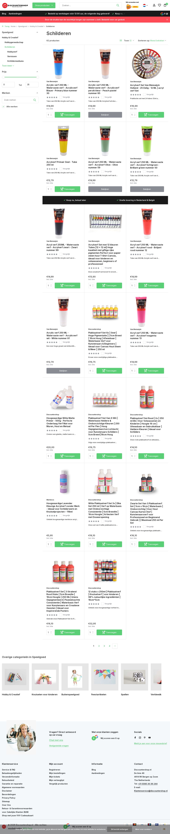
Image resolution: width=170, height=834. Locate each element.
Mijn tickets (54, 777)
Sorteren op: (144, 40)
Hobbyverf (12, 52)
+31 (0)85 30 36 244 (148, 784)
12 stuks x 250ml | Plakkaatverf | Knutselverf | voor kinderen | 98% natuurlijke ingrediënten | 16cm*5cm (104, 595)
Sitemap (6, 801)
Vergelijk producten (58, 784)
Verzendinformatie (11, 777)
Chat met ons (56, 740)
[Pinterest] (145, 737)
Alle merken (12, 106)
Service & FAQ (8, 770)
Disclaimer (7, 791)
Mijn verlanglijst (56, 780)
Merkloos (50, 500)
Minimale (8, 84)
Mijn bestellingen (57, 773)
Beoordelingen (9, 794)
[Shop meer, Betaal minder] (15, 5)
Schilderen (10, 47)
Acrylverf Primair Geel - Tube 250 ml (61, 163)
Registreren (54, 770)
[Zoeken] (118, 5)
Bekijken (105, 115)
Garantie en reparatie (12, 784)
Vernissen (12, 56)
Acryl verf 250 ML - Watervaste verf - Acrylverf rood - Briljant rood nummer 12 (146, 247)
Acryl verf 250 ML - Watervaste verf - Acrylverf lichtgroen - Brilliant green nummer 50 (146, 165)
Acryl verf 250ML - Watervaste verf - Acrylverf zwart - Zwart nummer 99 (62, 247)
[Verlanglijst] (159, 5)
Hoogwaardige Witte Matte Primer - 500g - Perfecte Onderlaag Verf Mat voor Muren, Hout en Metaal (60, 422)
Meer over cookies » (143, 829)
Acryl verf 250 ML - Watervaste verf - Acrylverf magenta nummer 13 (146, 336)
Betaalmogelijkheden (12, 773)
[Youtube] (149, 737)
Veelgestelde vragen (59, 746)
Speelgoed (22, 26)
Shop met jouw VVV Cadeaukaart (17, 815)
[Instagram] (140, 737)
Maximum (32, 84)
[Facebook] (135, 737)
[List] (121, 40)
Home (13, 26)
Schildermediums (15, 61)
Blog (4, 13)
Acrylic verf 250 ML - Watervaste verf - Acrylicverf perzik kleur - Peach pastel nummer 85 (103, 89)
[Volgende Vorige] (115, 646)
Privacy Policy (8, 798)
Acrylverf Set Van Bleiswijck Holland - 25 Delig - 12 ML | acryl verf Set (147, 88)
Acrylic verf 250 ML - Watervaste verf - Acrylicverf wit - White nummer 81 (61, 335)
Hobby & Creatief (36, 26)
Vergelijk (66, 97)
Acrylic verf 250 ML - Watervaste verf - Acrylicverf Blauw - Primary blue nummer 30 (61, 89)
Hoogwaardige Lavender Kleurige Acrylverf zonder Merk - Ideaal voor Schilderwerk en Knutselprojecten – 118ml (63, 507)
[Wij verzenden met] (132, 5)
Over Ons (6, 805)
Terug (6, 26)
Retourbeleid (8, 780)
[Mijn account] (154, 5)
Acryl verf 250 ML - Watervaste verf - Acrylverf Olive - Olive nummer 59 (104, 165)
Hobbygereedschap (14, 42)
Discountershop (94, 329)
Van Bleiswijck (52, 81)
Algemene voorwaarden (13, 787)
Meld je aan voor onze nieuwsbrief (150, 743)
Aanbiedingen (15, 13)
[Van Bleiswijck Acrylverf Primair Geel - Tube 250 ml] (63, 141)
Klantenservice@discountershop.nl (151, 791)
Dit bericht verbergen (119, 829)
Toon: (126, 40)
